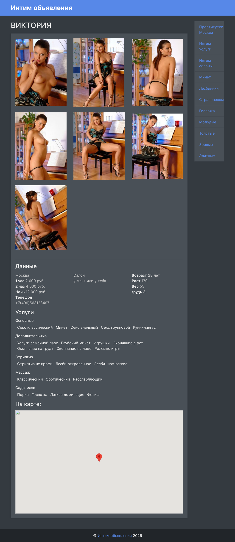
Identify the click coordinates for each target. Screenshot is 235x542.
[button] (99, 458)
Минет (205, 77)
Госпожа (207, 110)
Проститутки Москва (211, 30)
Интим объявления (41, 8)
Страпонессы (211, 99)
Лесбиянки (209, 88)
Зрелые (206, 144)
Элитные (207, 155)
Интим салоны (206, 63)
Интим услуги (205, 46)
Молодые (207, 122)
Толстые (207, 133)
